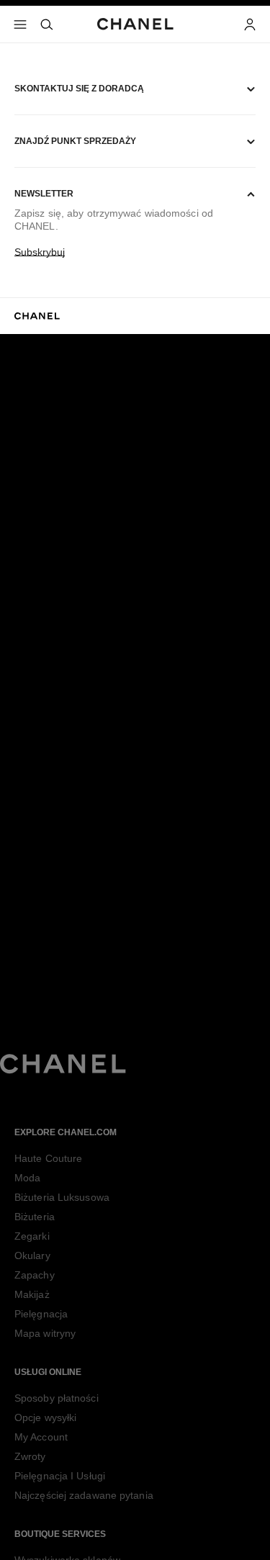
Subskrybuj (39, 252)
